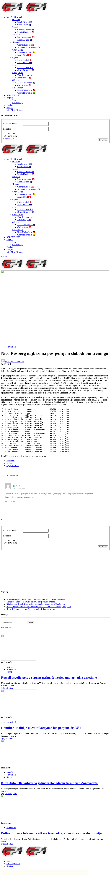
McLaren (16, 19)
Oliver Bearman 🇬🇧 (25, 70)
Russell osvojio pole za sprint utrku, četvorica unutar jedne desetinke (35, 599)
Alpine (15, 57)
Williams (15, 80)
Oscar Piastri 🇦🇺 (24, 25)
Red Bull (16, 35)
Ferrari (15, 27)
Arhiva (4, 256)
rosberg (9, 463)
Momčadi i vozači (14, 17)
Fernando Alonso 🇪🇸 (26, 52)
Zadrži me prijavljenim (11, 134)
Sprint (9, 672)
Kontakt (9, 866)
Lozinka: (7, 129)
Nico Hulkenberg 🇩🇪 (26, 90)
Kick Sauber (17, 88)
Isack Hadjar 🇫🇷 (24, 78)
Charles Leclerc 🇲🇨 (25, 30)
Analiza (9, 105)
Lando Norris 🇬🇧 (24, 22)
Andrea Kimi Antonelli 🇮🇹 (28, 47)
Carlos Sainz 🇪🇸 (24, 85)
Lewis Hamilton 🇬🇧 (25, 32)
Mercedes (16, 42)
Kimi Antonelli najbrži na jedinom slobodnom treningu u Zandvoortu (35, 604)
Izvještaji (10, 98)
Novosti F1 (11, 347)
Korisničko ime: (10, 123)
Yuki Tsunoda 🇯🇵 (24, 75)
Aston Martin (17, 50)
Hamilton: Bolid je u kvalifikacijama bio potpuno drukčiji (30, 602)
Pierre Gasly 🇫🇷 (24, 60)
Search (30, 622)
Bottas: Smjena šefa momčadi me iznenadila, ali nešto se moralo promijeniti (38, 606)
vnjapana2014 (12, 465)
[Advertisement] (22, 567)
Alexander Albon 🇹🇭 (26, 83)
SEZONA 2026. (13, 95)
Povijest (9, 107)
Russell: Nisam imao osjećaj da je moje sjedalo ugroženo (30, 609)
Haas (14, 65)
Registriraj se (8, 138)
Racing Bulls (17, 72)
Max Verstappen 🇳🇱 (26, 37)
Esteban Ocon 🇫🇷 (25, 67)
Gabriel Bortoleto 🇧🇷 (26, 93)
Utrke (14, 100)
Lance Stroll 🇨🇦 (24, 55)
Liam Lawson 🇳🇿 (24, 40)
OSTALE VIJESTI (14, 110)
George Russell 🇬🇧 (25, 45)
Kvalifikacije (17, 102)
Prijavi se (103, 140)
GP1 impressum (13, 863)
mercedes (10, 461)
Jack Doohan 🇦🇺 (24, 62)
